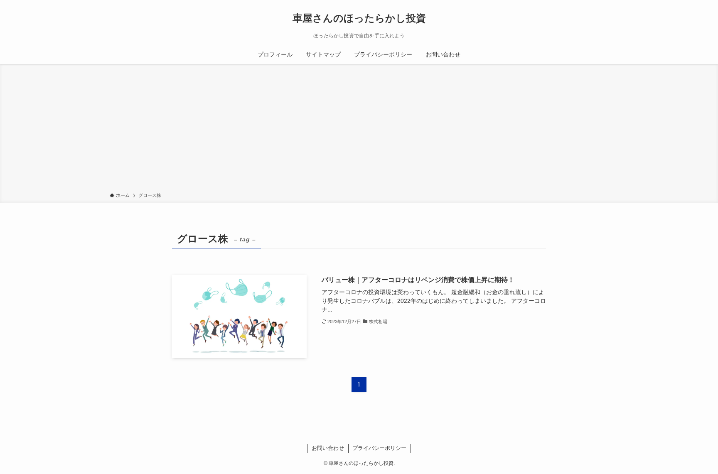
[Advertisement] (359, 129)
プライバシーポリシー (379, 448)
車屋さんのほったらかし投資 (359, 18)
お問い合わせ (328, 448)
